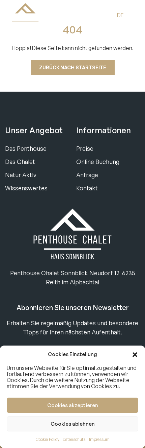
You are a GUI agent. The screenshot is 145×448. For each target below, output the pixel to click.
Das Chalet (20, 161)
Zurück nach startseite (72, 67)
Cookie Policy (47, 439)
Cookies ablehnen (73, 424)
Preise (84, 148)
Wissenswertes (26, 188)
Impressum (99, 439)
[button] (135, 354)
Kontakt (87, 188)
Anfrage (87, 175)
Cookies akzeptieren (72, 405)
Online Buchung (97, 161)
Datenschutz (74, 439)
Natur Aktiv (20, 175)
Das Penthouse (26, 148)
